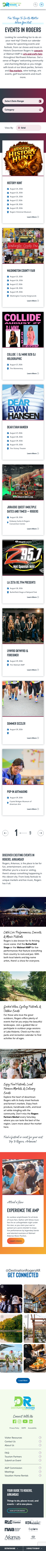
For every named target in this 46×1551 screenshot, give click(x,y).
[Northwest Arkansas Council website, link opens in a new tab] (13, 1529)
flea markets (15, 70)
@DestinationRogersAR (23, 1270)
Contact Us (10, 1441)
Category (9, 109)
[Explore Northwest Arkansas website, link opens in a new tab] (33, 1529)
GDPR (23, 1428)
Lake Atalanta (12, 1031)
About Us (9, 1445)
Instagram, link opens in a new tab (19, 1420)
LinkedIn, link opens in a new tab (31, 1420)
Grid (23, 127)
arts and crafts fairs (32, 54)
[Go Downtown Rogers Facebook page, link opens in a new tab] (33, 1522)
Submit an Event (13, 1460)
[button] (5, 833)
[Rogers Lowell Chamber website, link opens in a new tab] (13, 1522)
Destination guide (10, 1548)
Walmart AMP (24, 947)
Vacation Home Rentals (16, 1475)
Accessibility (32, 1428)
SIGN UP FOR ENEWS (17, 1511)
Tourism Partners (13, 1456)
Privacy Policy (14, 1428)
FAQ (7, 1452)
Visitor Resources (13, 1437)
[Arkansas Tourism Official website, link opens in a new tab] (13, 1537)
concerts (38, 50)
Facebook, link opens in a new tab (14, 1420)
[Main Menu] (42, 5)
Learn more (16, 1241)
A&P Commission (13, 1468)
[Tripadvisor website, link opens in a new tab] (33, 1537)
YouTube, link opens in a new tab (25, 1420)
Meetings (9, 1471)
